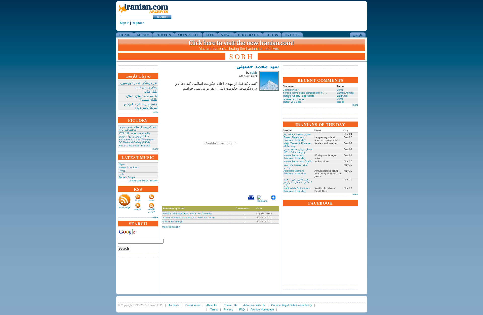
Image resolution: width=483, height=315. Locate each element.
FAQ (242, 309)
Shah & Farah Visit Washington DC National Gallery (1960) (137, 141)
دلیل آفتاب (150, 91)
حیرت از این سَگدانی (294, 98)
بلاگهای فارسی (151, 210)
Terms (214, 309)
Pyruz (122, 170)
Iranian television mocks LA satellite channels (189, 217)
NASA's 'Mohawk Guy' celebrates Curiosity (187, 213)
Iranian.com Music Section (143, 180)
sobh (253, 72)
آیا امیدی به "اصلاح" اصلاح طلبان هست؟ (141, 97)
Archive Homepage (262, 309)
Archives (174, 305)
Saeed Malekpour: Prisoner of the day (295, 138)
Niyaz (122, 164)
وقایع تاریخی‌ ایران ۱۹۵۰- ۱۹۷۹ (134, 133)
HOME (125, 34)
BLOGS (271, 34)
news (151, 200)
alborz (340, 101)
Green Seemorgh (173, 221)
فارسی (358, 34)
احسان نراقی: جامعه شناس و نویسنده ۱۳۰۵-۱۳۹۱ (298, 150)
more (155, 148)
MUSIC (143, 34)
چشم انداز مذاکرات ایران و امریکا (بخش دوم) (140, 105)
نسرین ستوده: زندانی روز (297, 134)
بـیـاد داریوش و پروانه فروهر (134, 136)
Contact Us (230, 305)
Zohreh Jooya (127, 177)
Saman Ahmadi (345, 92)
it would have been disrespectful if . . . (305, 92)
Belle (122, 174)
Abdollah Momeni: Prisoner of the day (295, 172)
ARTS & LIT (188, 34)
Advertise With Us (254, 305)
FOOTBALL (248, 34)
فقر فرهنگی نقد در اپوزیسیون (138, 83)
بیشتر (155, 111)
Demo (340, 89)
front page (124, 207)
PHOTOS (163, 34)
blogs (138, 200)
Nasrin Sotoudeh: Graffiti (298, 161)
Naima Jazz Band (129, 167)
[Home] (143, 13)
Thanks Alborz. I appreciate (298, 95)
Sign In (124, 23)
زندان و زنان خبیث (146, 87)
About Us (212, 305)
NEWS (226, 34)
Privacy (228, 309)
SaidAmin (342, 95)
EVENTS (292, 34)
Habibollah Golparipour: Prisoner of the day (297, 189)
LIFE (210, 34)
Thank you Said (292, 101)
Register (138, 23)
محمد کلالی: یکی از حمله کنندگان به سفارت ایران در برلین (298, 182)
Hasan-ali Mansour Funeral (134, 145)
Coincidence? (291, 89)
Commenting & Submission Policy (291, 305)
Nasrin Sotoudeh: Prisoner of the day (295, 157)
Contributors (192, 305)
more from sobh (171, 226)
